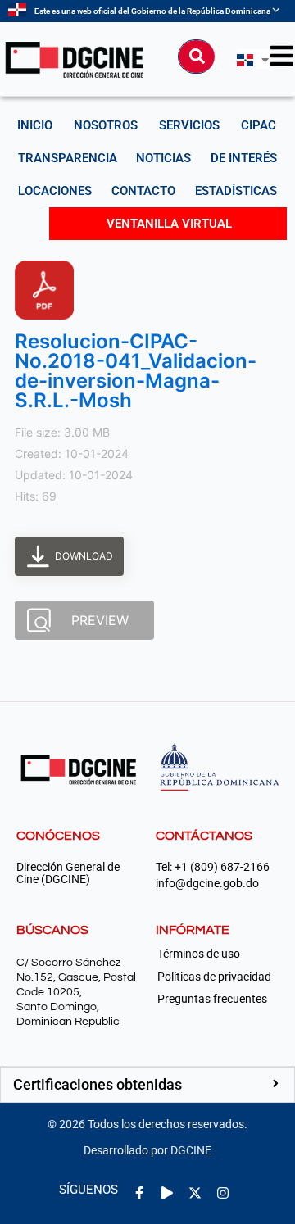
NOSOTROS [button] (106, 125)
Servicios (189, 125)
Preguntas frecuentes (212, 998)
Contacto (143, 191)
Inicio (34, 125)
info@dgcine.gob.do (207, 883)
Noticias (163, 158)
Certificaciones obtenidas (97, 1084)
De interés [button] (244, 158)
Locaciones (55, 191)
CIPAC (258, 125)
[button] (147, 1085)
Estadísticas (236, 191)
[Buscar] (197, 56)
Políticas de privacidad (214, 976)
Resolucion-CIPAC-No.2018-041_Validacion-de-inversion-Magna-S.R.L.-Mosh (135, 370)
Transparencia (67, 158)
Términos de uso (198, 953)
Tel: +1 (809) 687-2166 (213, 867)
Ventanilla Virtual (169, 223)
